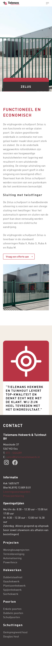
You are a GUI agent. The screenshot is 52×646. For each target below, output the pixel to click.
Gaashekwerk (11, 581)
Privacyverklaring (13, 495)
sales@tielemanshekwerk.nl (23, 456)
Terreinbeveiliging (13, 553)
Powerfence (10, 562)
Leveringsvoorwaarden (16, 491)
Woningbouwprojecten (16, 549)
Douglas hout (11, 636)
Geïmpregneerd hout (15, 632)
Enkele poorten (12, 608)
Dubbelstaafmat (12, 577)
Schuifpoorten (11, 617)
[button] (47, 3)
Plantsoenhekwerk (14, 585)
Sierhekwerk (10, 593)
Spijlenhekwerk (12, 589)
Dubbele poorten (13, 613)
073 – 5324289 (14, 452)
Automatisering (12, 558)
